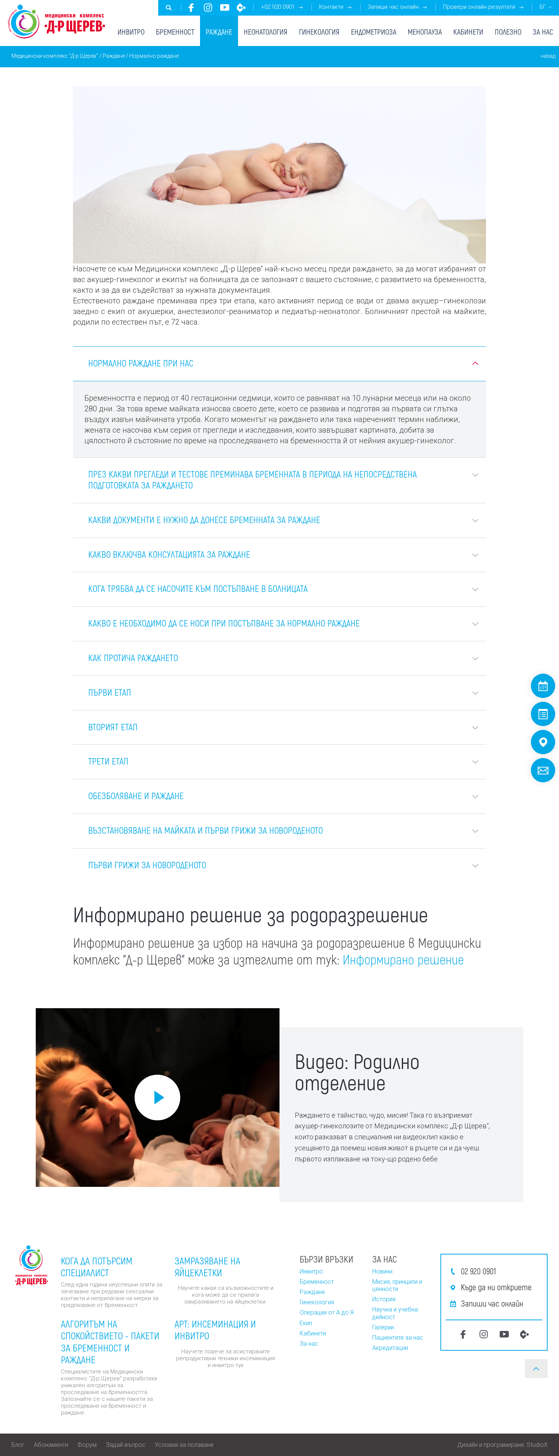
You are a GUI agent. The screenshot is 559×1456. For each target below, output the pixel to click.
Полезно (508, 31)
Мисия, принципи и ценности (397, 1285)
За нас (543, 31)
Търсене (169, 7)
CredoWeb (241, 7)
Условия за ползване (184, 1444)
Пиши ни (543, 770)
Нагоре (536, 1368)
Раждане (219, 31)
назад (548, 56)
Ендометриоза (373, 31)
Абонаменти (51, 1444)
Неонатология (265, 31)
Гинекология (319, 31)
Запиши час (543, 686)
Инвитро (131, 31)
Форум (87, 1444)
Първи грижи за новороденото (147, 864)
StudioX (537, 1444)
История (383, 1299)
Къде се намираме (543, 742)
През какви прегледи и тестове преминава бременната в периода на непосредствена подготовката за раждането (252, 479)
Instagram (208, 7)
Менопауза (425, 31)
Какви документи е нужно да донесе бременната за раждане (204, 519)
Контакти (331, 6)
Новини (382, 1271)
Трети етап (108, 760)
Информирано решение (403, 959)
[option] (158, 1097)
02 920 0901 (478, 1271)
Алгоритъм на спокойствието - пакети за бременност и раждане (110, 1341)
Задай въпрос (126, 1444)
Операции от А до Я (327, 1312)
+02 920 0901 (278, 6)
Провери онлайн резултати (479, 6)
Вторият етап (113, 726)
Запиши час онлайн (393, 6)
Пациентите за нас (397, 1337)
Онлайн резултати (543, 714)
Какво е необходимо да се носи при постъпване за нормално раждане (224, 622)
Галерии (383, 1327)
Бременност (175, 31)
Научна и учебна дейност (395, 1313)
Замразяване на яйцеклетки (207, 1266)
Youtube (224, 7)
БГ (543, 6)
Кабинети (468, 31)
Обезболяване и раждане (136, 795)
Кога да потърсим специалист (96, 1266)
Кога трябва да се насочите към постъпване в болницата (198, 588)
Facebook (191, 7)
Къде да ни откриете (496, 1287)
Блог (18, 1444)
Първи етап (109, 692)
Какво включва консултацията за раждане (169, 554)
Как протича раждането (133, 657)
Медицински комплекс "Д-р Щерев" (54, 56)
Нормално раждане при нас (141, 362)
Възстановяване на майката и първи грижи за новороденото (205, 830)
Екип (306, 1323)
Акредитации (390, 1347)
